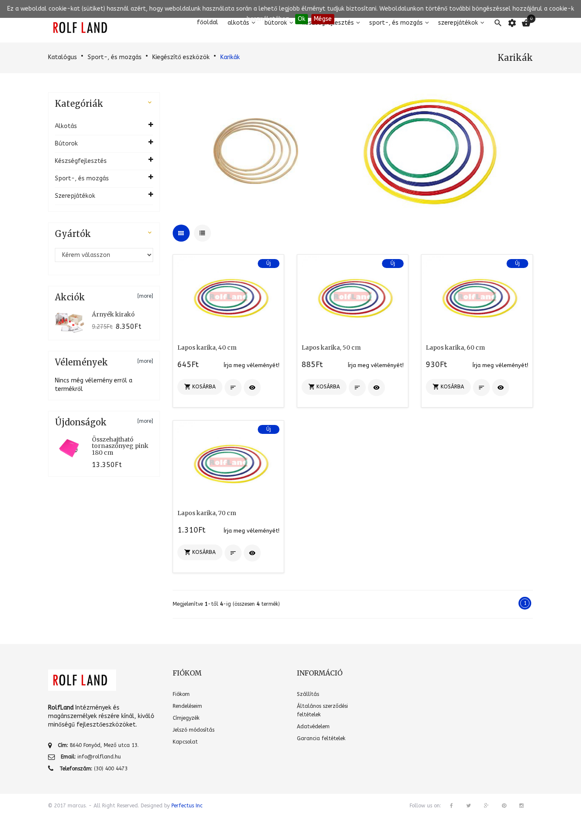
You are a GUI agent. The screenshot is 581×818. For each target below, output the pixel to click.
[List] (202, 233)
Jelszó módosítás (193, 730)
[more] (145, 296)
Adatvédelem (313, 727)
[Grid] (181, 233)
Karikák (230, 57)
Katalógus (62, 57)
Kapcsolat (185, 742)
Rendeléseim (187, 706)
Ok (301, 19)
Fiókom (181, 694)
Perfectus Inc (186, 806)
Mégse (323, 19)
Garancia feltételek (321, 738)
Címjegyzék (186, 718)
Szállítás (308, 694)
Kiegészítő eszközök (181, 57)
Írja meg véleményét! (251, 365)
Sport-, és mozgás (115, 57)
